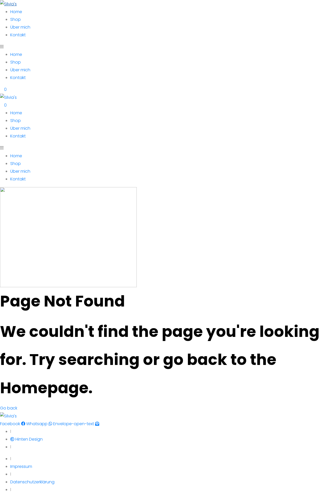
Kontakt (18, 35)
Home (16, 12)
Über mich (20, 27)
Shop (15, 19)
